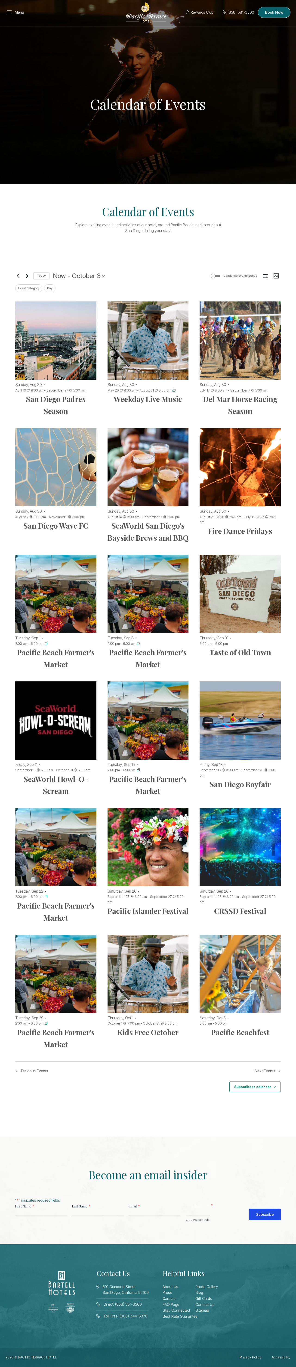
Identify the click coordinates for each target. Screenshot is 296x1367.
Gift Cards (203, 1298)
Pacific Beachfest (240, 1032)
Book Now (274, 12)
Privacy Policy (250, 1357)
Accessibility (281, 1357)
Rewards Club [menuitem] (201, 12)
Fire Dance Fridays (240, 531)
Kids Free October (148, 1032)
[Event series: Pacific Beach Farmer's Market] (46, 644)
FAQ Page (171, 1304)
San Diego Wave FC (55, 525)
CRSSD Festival (240, 911)
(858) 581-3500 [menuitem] (240, 12)
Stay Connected (176, 1310)
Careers (169, 1298)
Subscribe (265, 1214)
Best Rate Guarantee (180, 1316)
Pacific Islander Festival (148, 911)
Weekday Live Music (148, 399)
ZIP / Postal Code (198, 1220)
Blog (199, 1292)
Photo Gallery (206, 1286)
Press (167, 1292)
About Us (170, 1286)
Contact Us (204, 1304)
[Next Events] (27, 276)
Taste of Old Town (240, 652)
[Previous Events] (18, 276)
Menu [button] (19, 12)
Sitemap (202, 1310)
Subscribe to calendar (252, 1087)
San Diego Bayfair (240, 784)
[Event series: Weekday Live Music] (174, 390)
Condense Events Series (240, 275)
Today (41, 275)
